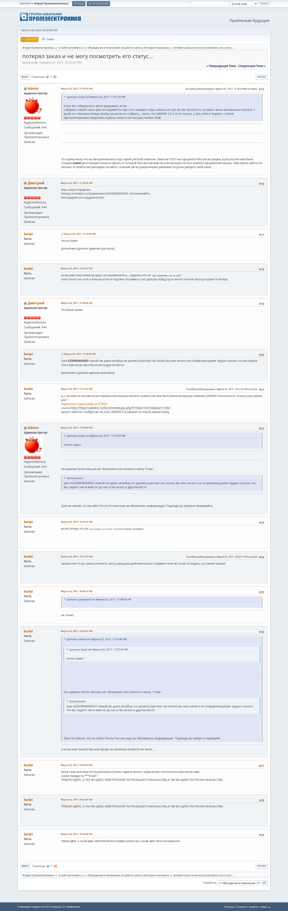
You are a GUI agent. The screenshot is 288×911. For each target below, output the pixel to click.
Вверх (25, 866)
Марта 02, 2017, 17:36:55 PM (76, 182)
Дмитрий (36, 183)
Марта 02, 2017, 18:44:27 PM (76, 591)
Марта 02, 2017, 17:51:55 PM (76, 388)
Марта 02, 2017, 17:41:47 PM (76, 268)
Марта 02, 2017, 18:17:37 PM (76, 556)
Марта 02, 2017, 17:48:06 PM (76, 303)
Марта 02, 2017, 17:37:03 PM (80, 233)
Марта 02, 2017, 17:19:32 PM (76, 88)
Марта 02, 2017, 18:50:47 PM (76, 631)
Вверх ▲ (266, 906)
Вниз (25, 77)
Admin (33, 88)
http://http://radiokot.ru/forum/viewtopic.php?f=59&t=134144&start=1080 (120, 408)
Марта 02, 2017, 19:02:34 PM (76, 799)
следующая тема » (252, 66)
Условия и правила (247, 906)
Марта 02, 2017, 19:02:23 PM (76, 765)
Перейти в (209, 882)
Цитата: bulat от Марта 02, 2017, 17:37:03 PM (96, 436)
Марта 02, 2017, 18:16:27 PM (76, 521)
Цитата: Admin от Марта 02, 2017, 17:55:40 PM (97, 639)
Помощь (229, 906)
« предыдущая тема (221, 66)
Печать (261, 77)
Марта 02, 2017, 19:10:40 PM (76, 834)
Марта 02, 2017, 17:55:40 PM (76, 427)
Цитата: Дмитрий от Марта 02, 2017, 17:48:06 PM (99, 599)
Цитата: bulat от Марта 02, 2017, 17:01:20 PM (96, 97)
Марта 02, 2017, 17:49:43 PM (80, 353)
